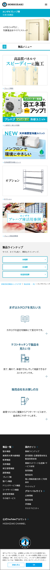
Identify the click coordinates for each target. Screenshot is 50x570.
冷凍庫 (25, 267)
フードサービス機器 (11, 490)
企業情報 (29, 496)
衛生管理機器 (8, 468)
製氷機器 (6, 451)
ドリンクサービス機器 (11, 485)
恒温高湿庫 (25, 274)
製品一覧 (7, 447)
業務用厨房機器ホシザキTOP (11, 284)
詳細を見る (16, 565)
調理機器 (6, 473)
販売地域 (29, 500)
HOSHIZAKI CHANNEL (14, 524)
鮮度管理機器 (8, 494)
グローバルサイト (34, 491)
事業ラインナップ (32, 451)
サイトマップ (30, 487)
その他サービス (9, 498)
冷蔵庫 (25, 260)
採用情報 (29, 471)
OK (34, 565)
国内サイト (30, 447)
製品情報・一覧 (29, 284)
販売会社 (29, 475)
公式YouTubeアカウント (15, 519)
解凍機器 (6, 460)
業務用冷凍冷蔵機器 (11, 456)
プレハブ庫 (7, 477)
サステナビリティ (32, 508)
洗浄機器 (6, 464)
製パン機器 (7, 481)
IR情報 (28, 504)
